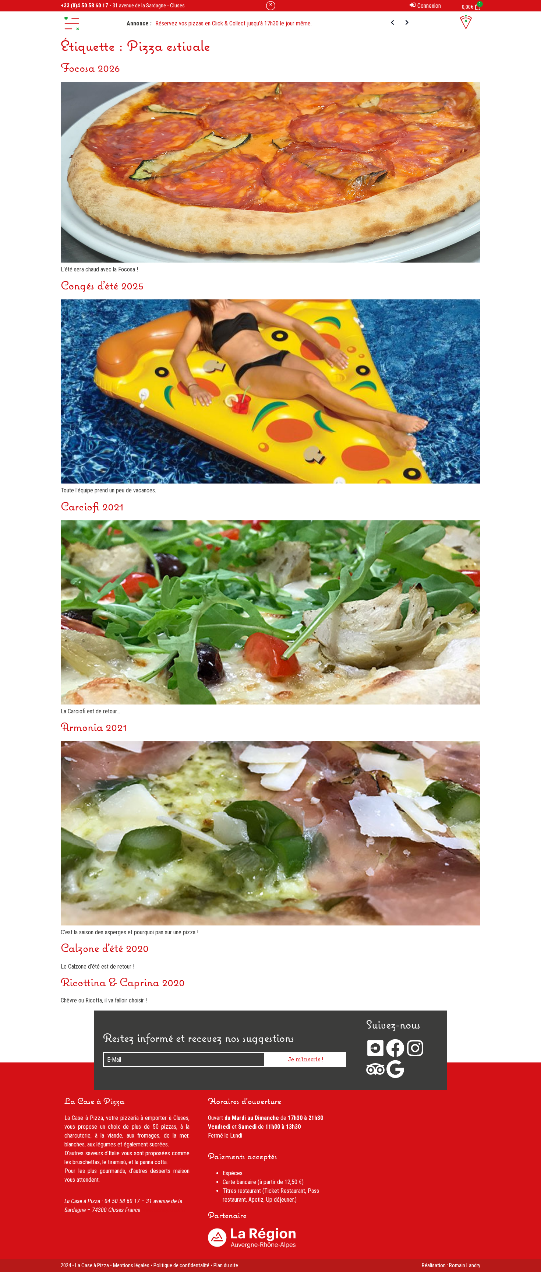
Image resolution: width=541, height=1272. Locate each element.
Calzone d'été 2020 (105, 949)
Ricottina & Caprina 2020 (123, 983)
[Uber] (375, 1048)
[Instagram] (415, 1048)
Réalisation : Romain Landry (451, 1265)
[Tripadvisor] (375, 1069)
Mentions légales (131, 1265)
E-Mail (110, 1049)
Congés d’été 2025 (102, 286)
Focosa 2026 (90, 69)
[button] (71, 23)
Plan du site (225, 1265)
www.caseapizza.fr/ (164, 1209)
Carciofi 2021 (92, 507)
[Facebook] (395, 1048)
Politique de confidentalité (181, 1265)
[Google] (395, 1069)
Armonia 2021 (94, 728)
